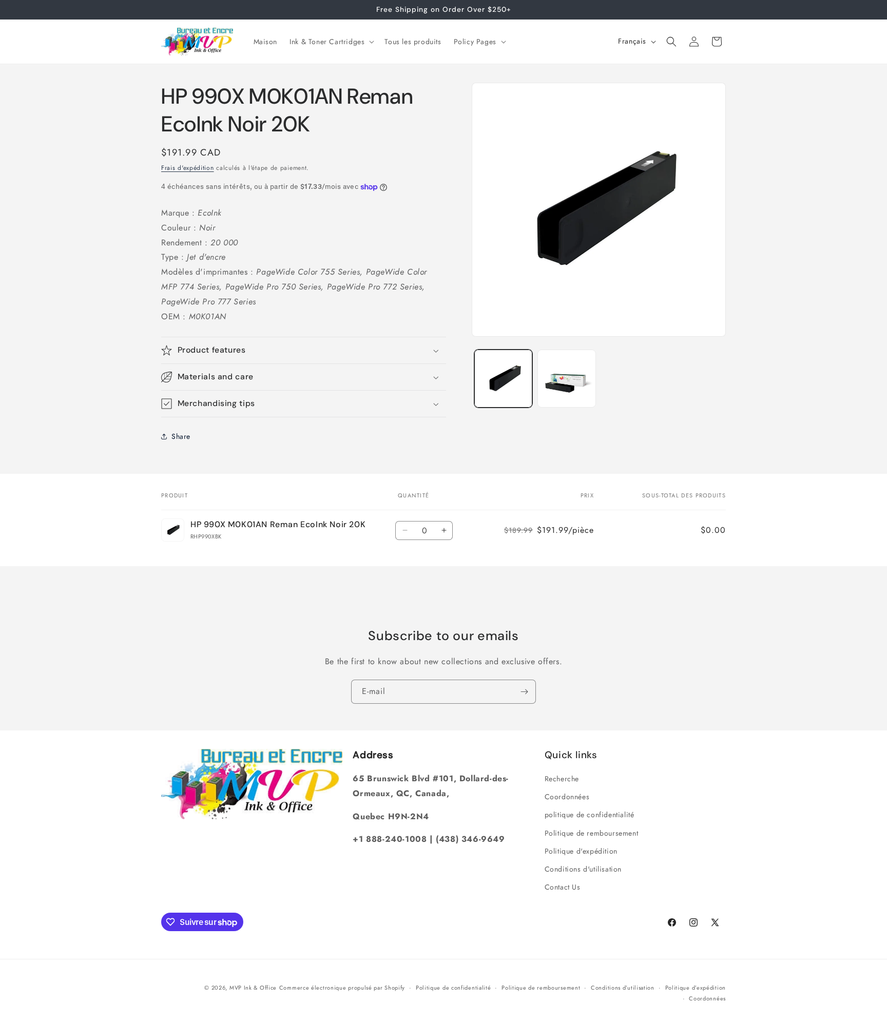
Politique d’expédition (695, 988)
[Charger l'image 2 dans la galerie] (566, 379)
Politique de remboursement (592, 833)
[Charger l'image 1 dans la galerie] (503, 379)
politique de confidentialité (589, 814)
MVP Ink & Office (253, 988)
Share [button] (180, 436)
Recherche (562, 779)
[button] (330, 41)
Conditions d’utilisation (622, 988)
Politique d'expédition (581, 851)
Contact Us (563, 887)
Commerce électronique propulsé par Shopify (342, 988)
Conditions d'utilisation (583, 869)
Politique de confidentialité (453, 988)
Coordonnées (567, 797)
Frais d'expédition (187, 167)
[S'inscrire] (524, 692)
